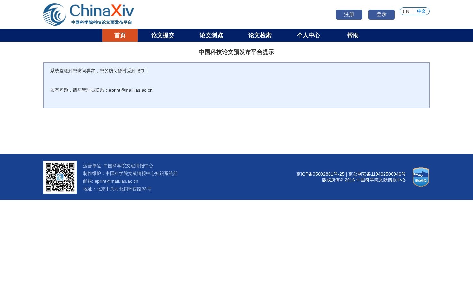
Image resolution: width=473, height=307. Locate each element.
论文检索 (260, 35)
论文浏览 (211, 35)
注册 (349, 14)
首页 (120, 35)
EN (406, 11)
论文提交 (162, 35)
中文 (421, 10)
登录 (381, 14)
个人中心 (308, 35)
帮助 (353, 35)
